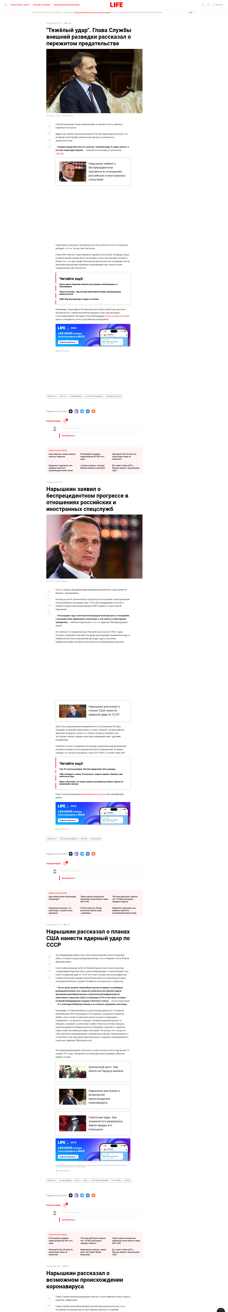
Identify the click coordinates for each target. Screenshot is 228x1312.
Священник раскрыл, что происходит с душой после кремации (60, 910)
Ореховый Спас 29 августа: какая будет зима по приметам (124, 456)
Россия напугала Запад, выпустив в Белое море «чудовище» (91, 910)
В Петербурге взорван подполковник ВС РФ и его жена (92, 456)
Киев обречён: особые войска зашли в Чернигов (62, 455)
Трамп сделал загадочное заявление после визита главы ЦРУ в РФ (94, 899)
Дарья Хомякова (63, 351)
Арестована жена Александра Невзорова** (62, 897)
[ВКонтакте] (87, 411)
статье (95, 622)
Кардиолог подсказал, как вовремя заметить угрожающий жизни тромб (61, 468)
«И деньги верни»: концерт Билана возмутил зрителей (92, 466)
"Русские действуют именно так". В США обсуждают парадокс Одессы (125, 899)
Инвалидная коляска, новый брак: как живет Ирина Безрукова (93, 1252)
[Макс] (76, 411)
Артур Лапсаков (63, 829)
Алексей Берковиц (64, 1170)
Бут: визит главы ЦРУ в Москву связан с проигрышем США (125, 468)
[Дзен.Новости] (70, 411)
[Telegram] (82, 411)
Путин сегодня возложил (117, 316)
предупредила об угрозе (93, 794)
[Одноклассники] (93, 411)
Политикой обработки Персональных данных (92, 12)
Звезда (59, 153)
